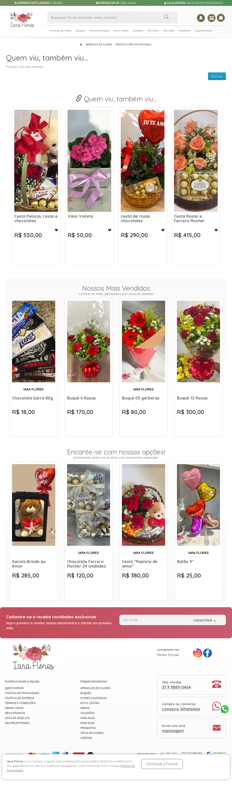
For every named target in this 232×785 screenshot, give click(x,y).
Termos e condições (20, 703)
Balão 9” (185, 561)
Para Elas (153, 30)
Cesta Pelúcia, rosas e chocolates (89, 218)
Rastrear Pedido (17, 723)
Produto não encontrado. (134, 44)
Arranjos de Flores (60, 30)
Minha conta (14, 708)
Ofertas (86, 738)
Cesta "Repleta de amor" (32, 218)
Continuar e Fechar (162, 764)
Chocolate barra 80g (32, 398)
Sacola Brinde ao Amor (29, 564)
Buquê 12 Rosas (192, 398)
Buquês (80, 30)
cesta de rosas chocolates (188, 218)
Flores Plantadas (99, 30)
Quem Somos (14, 688)
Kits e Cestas (121, 30)
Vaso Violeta (133, 216)
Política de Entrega (19, 698)
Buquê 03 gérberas (141, 398)
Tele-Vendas (176, 685)
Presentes (184, 30)
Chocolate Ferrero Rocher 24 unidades (86, 564)
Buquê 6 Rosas (81, 398)
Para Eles (168, 30)
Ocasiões (138, 30)
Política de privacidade (22, 693)
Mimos (85, 708)
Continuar (217, 76)
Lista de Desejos (17, 718)
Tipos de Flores (203, 30)
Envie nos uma (173, 728)
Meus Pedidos (15, 713)
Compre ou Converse (181, 707)
